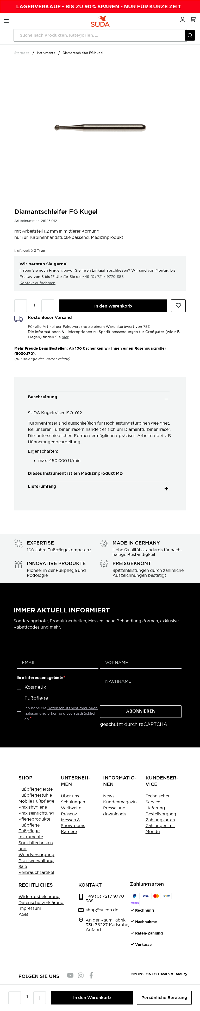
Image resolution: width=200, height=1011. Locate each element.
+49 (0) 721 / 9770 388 (103, 276)
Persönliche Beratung (164, 997)
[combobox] (100, 35)
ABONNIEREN (140, 711)
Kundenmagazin (120, 801)
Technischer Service (158, 798)
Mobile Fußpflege (36, 801)
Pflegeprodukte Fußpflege (34, 822)
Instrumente (46, 53)
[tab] (99, 399)
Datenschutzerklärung (41, 902)
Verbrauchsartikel (36, 872)
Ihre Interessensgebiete (40, 677)
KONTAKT (90, 885)
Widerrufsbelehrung (39, 896)
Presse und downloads (114, 810)
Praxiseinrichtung (36, 813)
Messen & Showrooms (73, 822)
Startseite (22, 53)
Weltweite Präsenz (71, 810)
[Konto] (181, 18)
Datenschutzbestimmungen (72, 708)
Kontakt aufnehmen (37, 282)
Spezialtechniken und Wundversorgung (36, 848)
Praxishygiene (32, 807)
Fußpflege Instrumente (30, 833)
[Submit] (190, 35)
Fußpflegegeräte (35, 789)
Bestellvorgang (161, 813)
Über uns (70, 795)
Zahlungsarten (160, 819)
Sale (22, 866)
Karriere (69, 831)
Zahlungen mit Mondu (160, 828)
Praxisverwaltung (36, 860)
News (109, 795)
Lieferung (155, 807)
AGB (23, 914)
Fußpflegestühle (35, 795)
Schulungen (73, 801)
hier (65, 337)
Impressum (29, 908)
